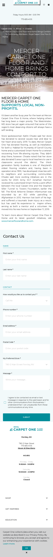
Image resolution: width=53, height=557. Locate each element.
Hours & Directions (26, 448)
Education (11, 520)
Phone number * (10, 309)
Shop (8, 498)
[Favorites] (44, 5)
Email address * (9, 326)
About (18, 29)
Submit (26, 417)
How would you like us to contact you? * (20, 294)
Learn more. (9, 544)
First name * (8, 253)
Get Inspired (12, 509)
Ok (26, 548)
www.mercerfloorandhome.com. (17, 221)
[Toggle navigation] (3, 4)
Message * (7, 373)
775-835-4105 (26, 19)
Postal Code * (8, 342)
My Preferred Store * (12, 358)
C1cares (28, 29)
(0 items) (49, 5)
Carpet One (6, 29)
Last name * (8, 269)
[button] (39, 5)
